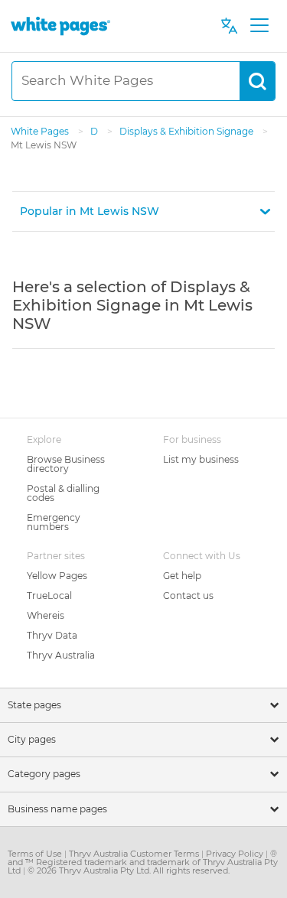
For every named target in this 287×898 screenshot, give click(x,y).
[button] (143, 211)
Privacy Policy (236, 853)
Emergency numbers (53, 522)
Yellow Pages (57, 575)
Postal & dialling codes (63, 493)
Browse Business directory (66, 464)
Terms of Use (36, 853)
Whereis (45, 615)
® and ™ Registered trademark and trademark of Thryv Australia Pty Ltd (143, 862)
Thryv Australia (61, 655)
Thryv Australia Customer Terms (135, 853)
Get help (182, 575)
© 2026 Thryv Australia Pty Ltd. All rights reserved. (129, 870)
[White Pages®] (60, 25)
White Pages (41, 131)
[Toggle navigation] (259, 26)
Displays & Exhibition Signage (187, 131)
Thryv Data (52, 635)
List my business (201, 459)
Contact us (188, 595)
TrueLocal (49, 595)
